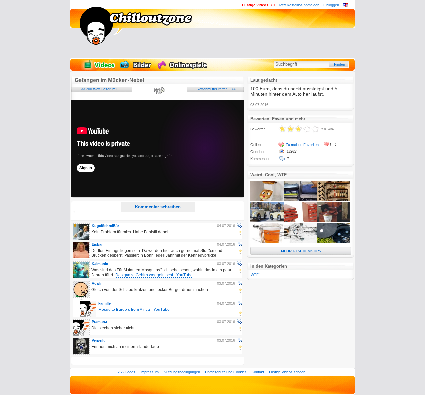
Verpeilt (98, 340)
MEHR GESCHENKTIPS (301, 251)
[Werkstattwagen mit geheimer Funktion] (300, 220)
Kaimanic (100, 264)
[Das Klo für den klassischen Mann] (333, 220)
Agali (96, 283)
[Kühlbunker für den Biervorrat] (333, 241)
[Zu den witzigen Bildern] (136, 68)
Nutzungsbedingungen (182, 372)
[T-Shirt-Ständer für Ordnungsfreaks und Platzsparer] (300, 199)
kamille (104, 303)
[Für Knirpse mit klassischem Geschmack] (267, 220)
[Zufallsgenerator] (158, 91)
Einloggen (331, 5)
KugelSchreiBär (105, 226)
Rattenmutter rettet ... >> (216, 89)
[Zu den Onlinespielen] (183, 68)
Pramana (99, 322)
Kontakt (258, 372)
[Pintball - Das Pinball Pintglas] (267, 241)
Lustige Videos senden (287, 372)
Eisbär (97, 244)
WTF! (255, 275)
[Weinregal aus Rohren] (333, 199)
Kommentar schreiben (158, 206)
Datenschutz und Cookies (226, 372)
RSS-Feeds (126, 372)
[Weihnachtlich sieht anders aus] (267, 199)
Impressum (149, 372)
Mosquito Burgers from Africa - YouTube (134, 309)
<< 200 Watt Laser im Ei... (101, 89)
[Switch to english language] (346, 6)
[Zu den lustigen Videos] (99, 68)
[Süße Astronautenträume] (300, 241)
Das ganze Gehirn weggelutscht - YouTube (154, 275)
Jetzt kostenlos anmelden (298, 5)
